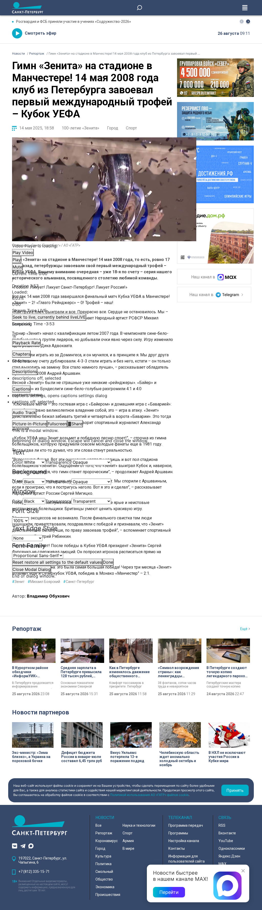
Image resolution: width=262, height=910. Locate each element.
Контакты (176, 848)
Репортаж (26, 628)
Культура (103, 856)
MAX (222, 864)
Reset (57, 562)
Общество (104, 879)
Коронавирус (106, 841)
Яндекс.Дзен (229, 856)
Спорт (131, 128)
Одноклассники (232, 848)
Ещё (243, 629)
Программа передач (185, 825)
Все (98, 825)
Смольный (104, 871)
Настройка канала (183, 841)
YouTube (226, 841)
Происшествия (107, 895)
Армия (128, 841)
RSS (222, 825)
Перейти (169, 892)
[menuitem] (104, 395)
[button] (248, 21)
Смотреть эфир (40, 33)
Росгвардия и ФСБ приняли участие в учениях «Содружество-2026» (73, 21)
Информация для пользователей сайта (186, 858)
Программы (178, 833)
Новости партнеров (40, 712)
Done (108, 562)
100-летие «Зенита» (80, 128)
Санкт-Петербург (78, 582)
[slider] (104, 298)
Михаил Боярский (44, 582)
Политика (103, 864)
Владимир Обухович (48, 596)
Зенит (18, 582)
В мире (128, 848)
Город (112, 128)
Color (17, 462)
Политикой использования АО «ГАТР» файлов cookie (149, 795)
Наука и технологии (139, 825)
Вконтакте (227, 833)
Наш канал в (203, 277)
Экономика (104, 887)
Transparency (58, 462)
